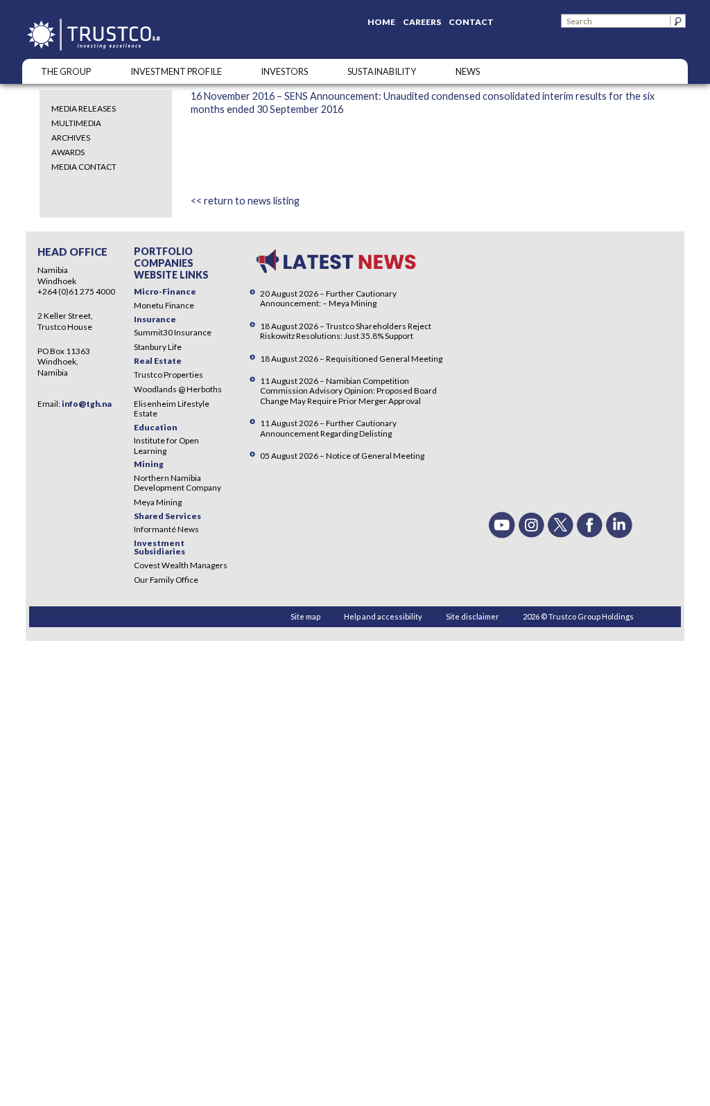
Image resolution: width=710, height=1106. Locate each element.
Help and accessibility (383, 616)
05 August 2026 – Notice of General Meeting (342, 455)
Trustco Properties (168, 374)
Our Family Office (166, 579)
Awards (68, 152)
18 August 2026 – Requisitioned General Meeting (351, 358)
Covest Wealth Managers (180, 565)
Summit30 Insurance (172, 332)
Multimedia (76, 123)
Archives (70, 137)
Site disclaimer (472, 616)
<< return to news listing (245, 201)
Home (381, 22)
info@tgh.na (87, 403)
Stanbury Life (158, 347)
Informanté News (166, 529)
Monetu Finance (164, 305)
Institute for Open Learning (166, 445)
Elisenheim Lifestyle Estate (171, 408)
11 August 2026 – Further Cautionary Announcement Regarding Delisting (328, 428)
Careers (422, 22)
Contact (471, 22)
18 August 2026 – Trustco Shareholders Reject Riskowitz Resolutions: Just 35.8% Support (345, 331)
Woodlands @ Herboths (178, 389)
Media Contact (83, 166)
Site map (305, 616)
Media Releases (83, 108)
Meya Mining (158, 502)
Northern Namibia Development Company (177, 483)
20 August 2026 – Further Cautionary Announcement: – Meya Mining (328, 298)
